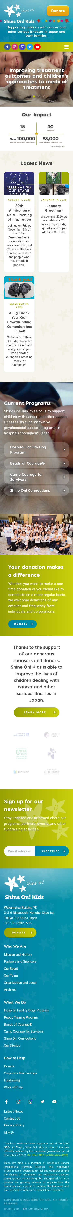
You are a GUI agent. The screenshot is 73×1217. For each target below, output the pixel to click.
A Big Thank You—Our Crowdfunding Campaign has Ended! (19, 322)
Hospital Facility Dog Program (28, 450)
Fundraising (12, 1080)
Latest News (13, 1111)
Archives (10, 990)
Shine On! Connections (30, 490)
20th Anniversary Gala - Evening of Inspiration (19, 212)
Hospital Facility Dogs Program (26, 1010)
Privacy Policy (14, 1125)
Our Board (11, 969)
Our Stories (12, 1046)
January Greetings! (54, 207)
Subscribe (50, 851)
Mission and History (18, 955)
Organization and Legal (20, 983)
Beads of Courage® (27, 463)
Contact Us (12, 1118)
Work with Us (13, 1087)
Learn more (35, 712)
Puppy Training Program (21, 1017)
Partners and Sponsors (20, 961)
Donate (21, 623)
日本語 (9, 1132)
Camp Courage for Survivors (26, 477)
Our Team (11, 976)
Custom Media (38, 1208)
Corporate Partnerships (20, 1073)
